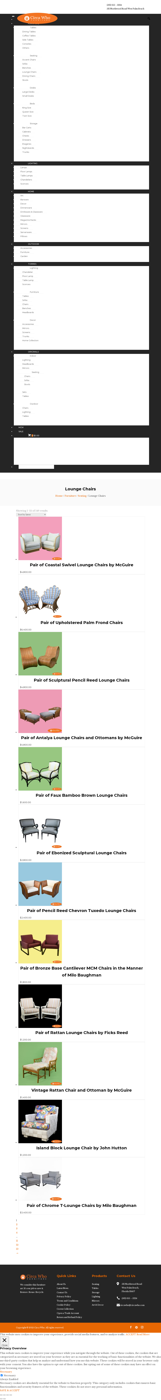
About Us (61, 1284)
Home (59, 495)
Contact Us (62, 1292)
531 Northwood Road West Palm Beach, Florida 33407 (132, 1288)
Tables (95, 1288)
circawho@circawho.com (132, 1305)
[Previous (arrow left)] (1, 1398)
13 (17, 1249)
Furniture (70, 495)
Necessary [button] (6, 1371)
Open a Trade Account (68, 1313)
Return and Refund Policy (69, 1317)
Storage (96, 1292)
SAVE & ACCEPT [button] (10, 1390)
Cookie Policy (63, 1305)
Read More (143, 1334)
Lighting (96, 1296)
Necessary (10, 1375)
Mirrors (96, 1301)
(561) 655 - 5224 (114, 5)
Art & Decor (98, 1305)
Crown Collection (65, 1309)
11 (17, 1240)
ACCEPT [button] (131, 1334)
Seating (82, 495)
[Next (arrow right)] (4, 1398)
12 (17, 1244)
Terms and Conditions (67, 1301)
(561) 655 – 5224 (129, 1298)
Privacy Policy (64, 1296)
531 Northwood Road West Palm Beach (125, 9)
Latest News (62, 1288)
